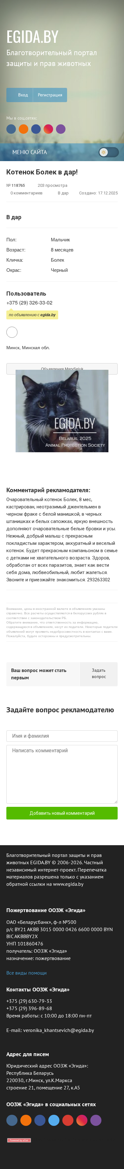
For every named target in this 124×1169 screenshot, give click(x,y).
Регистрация (50, 95)
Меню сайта (29, 152)
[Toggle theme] (109, 152)
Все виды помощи (26, 973)
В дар (63, 193)
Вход (22, 95)
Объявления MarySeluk (62, 368)
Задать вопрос (99, 673)
